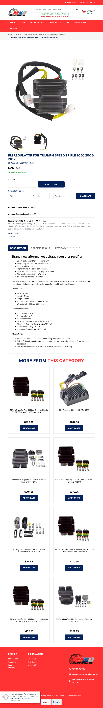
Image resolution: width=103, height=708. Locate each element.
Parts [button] (12, 23)
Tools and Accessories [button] (59, 23)
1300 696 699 (78, 669)
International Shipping (13, 666)
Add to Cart (51, 184)
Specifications (40, 248)
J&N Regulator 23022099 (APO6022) (74, 410)
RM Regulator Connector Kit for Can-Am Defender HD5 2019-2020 (29, 550)
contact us (70, 2)
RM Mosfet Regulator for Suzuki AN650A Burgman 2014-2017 (29, 481)
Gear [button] (23, 23)
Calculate (85, 196)
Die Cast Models (37, 23)
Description (18, 248)
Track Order (13, 662)
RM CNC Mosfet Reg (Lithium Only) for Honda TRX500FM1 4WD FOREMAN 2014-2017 (29, 411)
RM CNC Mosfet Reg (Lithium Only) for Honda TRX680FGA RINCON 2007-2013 (29, 620)
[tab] (18, 248)
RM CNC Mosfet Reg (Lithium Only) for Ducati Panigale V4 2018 (74, 481)
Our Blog (31, 662)
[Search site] (77, 9)
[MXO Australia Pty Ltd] (17, 12)
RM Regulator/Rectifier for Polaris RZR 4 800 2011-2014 (74, 620)
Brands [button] (13, 29)
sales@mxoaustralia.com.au (85, 674)
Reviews (60, 248)
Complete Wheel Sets (83, 23)
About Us (32, 659)
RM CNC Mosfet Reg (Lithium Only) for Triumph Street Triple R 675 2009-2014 (74, 550)
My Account (13, 659)
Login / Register (87, 2)
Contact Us (32, 665)
